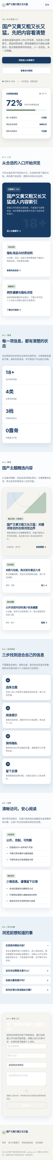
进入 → (44, 585)
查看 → (44, 622)
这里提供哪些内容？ (16, 945)
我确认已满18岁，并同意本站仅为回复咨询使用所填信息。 (26, 1097)
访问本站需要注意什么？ (18, 970)
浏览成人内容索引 (26, 60)
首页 (4, 1142)
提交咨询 (27, 1105)
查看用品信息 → (14, 270)
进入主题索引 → (14, 231)
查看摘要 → (41, 547)
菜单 (47, 4)
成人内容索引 (13, 1142)
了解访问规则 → (14, 310)
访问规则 (39, 1142)
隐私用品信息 (27, 1142)
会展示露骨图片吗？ (16, 980)
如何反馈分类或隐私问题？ (19, 989)
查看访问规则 (27, 70)
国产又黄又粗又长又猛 (17, 4)
